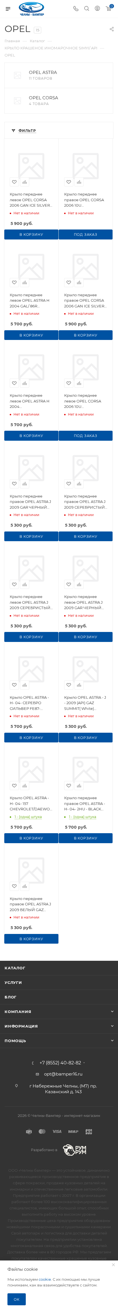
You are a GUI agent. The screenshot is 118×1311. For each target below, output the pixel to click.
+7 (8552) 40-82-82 (60, 1063)
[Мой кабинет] (97, 9)
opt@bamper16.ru (63, 1074)
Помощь (15, 1040)
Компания (18, 1011)
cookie (45, 1279)
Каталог (15, 968)
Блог (11, 997)
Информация (21, 1026)
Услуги (13, 982)
